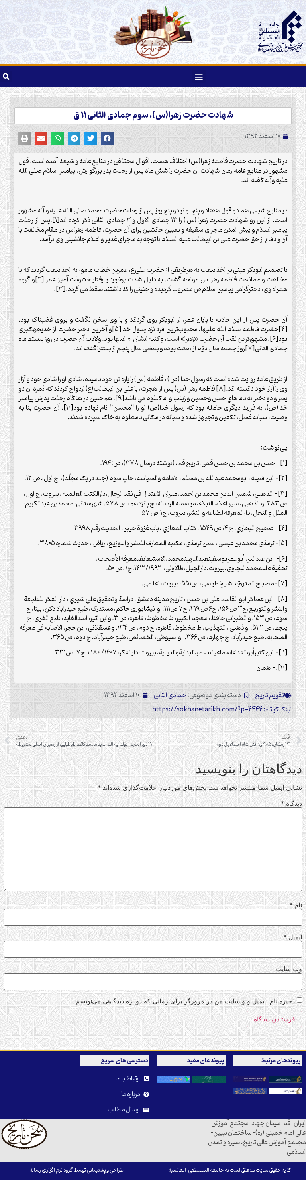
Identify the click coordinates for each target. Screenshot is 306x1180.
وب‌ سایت (289, 969)
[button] (199, 76)
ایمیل (292, 937)
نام (295, 905)
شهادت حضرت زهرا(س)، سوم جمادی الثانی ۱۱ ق (153, 115)
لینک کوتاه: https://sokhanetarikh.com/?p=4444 (222, 710)
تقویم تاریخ (269, 695)
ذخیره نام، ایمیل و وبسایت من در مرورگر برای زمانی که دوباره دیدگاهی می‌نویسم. (184, 1001)
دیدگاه (291, 803)
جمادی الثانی (170, 695)
